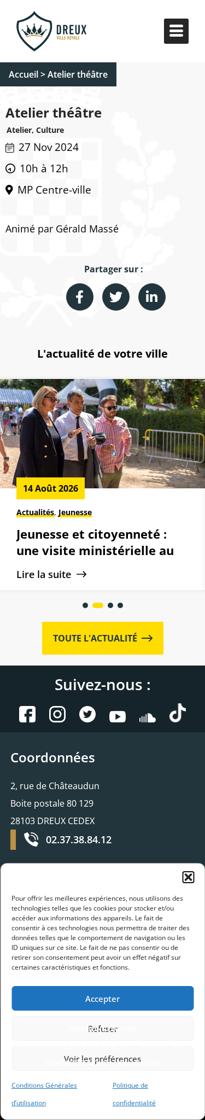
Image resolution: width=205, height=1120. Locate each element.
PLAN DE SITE (162, 1046)
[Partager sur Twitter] (116, 297)
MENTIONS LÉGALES (102, 1029)
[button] (188, 877)
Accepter (102, 998)
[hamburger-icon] (176, 31)
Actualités (35, 512)
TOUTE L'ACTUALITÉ (97, 638)
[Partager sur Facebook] (79, 297)
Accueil (23, 74)
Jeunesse (75, 512)
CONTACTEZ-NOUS (76, 1063)
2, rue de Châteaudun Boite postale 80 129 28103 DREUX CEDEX (54, 803)
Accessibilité (139, 1063)
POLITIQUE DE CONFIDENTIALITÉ (75, 1046)
